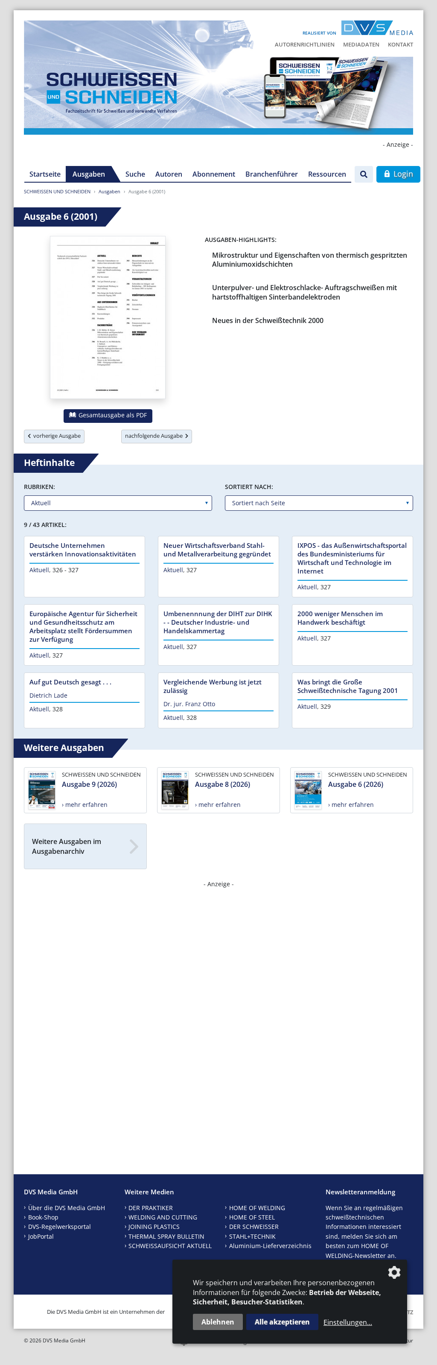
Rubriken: (39, 487)
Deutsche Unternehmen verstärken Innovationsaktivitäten (82, 549)
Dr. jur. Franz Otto (189, 704)
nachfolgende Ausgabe (155, 435)
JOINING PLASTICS (154, 1226)
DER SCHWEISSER (254, 1226)
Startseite (45, 174)
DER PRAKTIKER (150, 1208)
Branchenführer (271, 174)
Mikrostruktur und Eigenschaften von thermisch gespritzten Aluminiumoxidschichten (309, 259)
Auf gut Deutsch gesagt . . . (70, 682)
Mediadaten (361, 44)
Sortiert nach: (249, 487)
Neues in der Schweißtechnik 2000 (267, 320)
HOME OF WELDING (257, 1208)
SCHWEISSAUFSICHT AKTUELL (170, 1246)
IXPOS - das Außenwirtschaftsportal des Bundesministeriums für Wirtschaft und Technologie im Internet (352, 558)
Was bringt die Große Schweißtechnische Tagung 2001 (347, 686)
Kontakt (400, 44)
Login (402, 174)
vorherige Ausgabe (56, 435)
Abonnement (213, 174)
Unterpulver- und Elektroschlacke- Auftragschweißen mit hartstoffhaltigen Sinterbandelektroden (304, 292)
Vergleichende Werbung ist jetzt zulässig (212, 686)
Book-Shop (43, 1217)
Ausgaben (89, 174)
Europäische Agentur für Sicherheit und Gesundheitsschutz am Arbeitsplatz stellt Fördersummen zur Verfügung (83, 626)
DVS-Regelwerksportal (59, 1226)
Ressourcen (327, 174)
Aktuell (39, 570)
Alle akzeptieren (282, 1322)
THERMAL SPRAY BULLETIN (166, 1236)
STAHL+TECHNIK (252, 1236)
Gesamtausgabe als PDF (112, 415)
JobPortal (41, 1236)
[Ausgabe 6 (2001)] (108, 319)
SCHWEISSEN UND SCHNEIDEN (57, 191)
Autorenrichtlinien (305, 44)
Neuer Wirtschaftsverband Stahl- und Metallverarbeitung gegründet (217, 549)
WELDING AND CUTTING (162, 1217)
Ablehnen (217, 1322)
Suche (135, 174)
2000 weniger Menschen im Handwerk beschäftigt (340, 617)
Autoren (168, 174)
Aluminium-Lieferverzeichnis (270, 1246)
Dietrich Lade (48, 695)
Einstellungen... (347, 1322)
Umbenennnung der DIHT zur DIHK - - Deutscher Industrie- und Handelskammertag (217, 622)
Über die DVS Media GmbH (66, 1208)
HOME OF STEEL (252, 1217)
